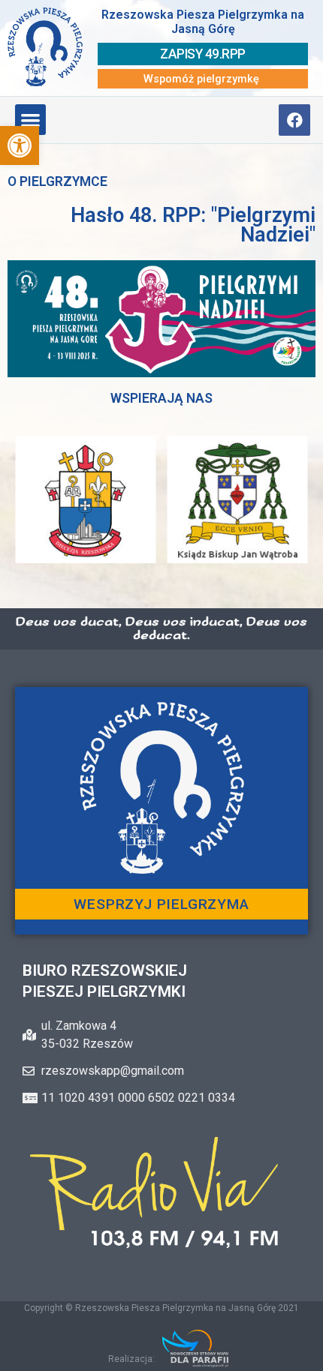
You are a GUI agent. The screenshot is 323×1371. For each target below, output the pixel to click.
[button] (19, 145)
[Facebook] (294, 120)
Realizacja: (131, 1359)
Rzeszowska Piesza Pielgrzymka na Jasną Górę (202, 22)
